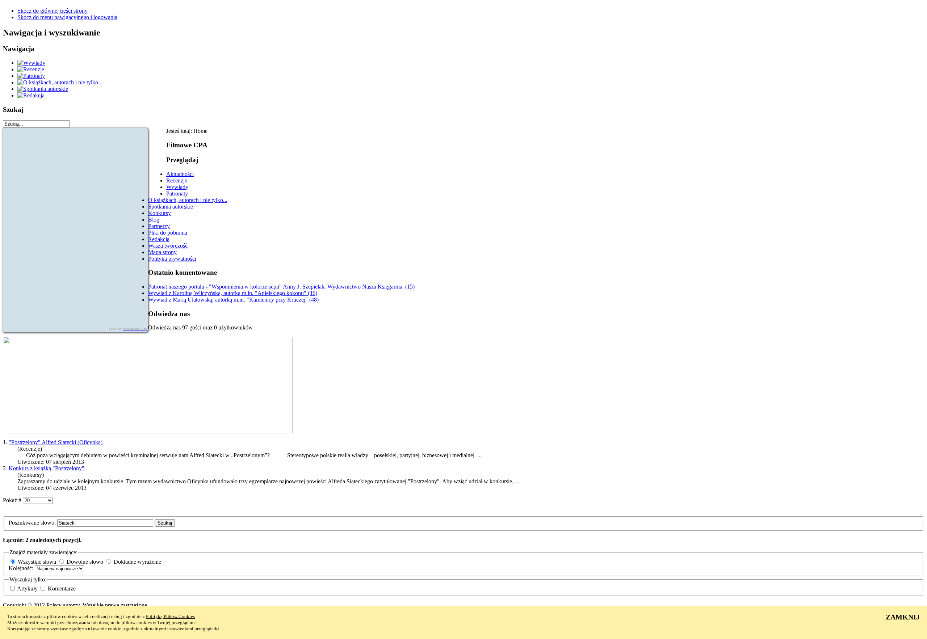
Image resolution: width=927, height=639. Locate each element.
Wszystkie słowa (37, 562)
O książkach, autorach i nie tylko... (187, 200)
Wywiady (177, 187)
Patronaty (177, 193)
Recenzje (176, 180)
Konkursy (159, 213)
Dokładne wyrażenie (137, 562)
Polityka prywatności (172, 259)
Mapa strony (162, 252)
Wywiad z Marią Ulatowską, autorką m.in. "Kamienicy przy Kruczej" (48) (233, 300)
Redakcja (158, 239)
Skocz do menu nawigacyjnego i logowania (67, 17)
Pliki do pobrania (167, 233)
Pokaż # (13, 500)
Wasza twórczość (168, 246)
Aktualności (180, 174)
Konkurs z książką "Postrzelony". (47, 468)
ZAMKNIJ (903, 617)
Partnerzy (159, 226)
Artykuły (28, 588)
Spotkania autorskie (170, 206)
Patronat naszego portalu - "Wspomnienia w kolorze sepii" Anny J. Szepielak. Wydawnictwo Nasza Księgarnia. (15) (281, 286)
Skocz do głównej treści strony (52, 11)
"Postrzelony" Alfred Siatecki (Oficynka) (55, 442)
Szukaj (165, 523)
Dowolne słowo (85, 562)
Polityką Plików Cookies (170, 616)
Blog (153, 219)
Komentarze (62, 588)
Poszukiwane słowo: (33, 523)
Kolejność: (22, 568)
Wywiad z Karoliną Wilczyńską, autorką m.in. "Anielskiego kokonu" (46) (232, 293)
